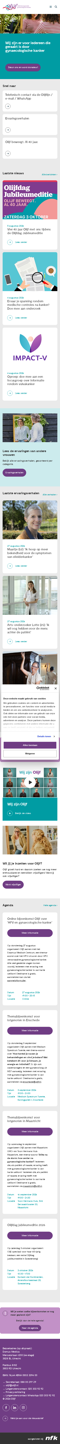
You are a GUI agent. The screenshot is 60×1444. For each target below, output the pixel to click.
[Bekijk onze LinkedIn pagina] (14, 1407)
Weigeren (30, 753)
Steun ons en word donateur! (23, 67)
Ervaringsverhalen (14, 472)
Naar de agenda (30, 1328)
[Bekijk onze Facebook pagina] (6, 1407)
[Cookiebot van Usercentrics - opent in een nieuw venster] (37, 688)
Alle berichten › (49, 174)
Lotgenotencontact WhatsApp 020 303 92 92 (30, 1395)
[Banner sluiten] (56, 688)
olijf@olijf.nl (12, 1385)
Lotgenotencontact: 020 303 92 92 (24, 1388)
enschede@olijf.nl (32, 1081)
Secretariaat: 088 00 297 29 (21, 1382)
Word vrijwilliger (13, 884)
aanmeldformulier (16, 980)
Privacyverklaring (15, 1392)
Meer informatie (30, 932)
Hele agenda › (50, 905)
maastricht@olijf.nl (32, 1186)
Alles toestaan (30, 745)
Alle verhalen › (50, 494)
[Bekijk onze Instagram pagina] (23, 1407)
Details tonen (44, 736)
